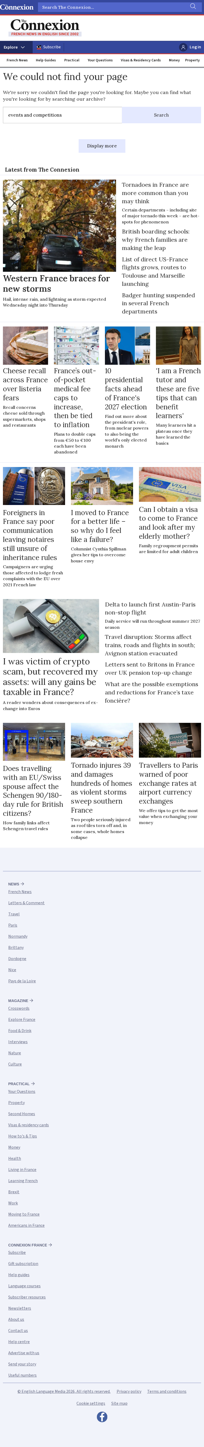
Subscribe (52, 47)
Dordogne (17, 959)
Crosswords (18, 1008)
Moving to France (24, 1214)
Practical (71, 60)
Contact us (18, 1331)
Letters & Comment (26, 903)
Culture (15, 1064)
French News (17, 60)
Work (13, 1203)
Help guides (18, 1275)
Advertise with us (23, 1353)
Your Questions (100, 60)
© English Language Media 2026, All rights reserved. (64, 1391)
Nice (12, 970)
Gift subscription (23, 1264)
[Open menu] (16, 47)
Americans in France (26, 1225)
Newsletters (19, 1308)
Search (161, 115)
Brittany (16, 947)
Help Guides (46, 60)
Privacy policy (129, 1391)
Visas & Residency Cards (141, 60)
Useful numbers (22, 1375)
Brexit (13, 1192)
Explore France (21, 1019)
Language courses (24, 1286)
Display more (102, 146)
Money (174, 60)
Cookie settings (90, 1403)
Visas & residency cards (28, 1125)
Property (192, 60)
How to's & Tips (22, 1136)
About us (16, 1319)
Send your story (22, 1364)
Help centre (19, 1342)
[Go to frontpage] (45, 28)
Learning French (23, 1181)
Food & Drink (19, 1031)
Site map (119, 1403)
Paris (12, 925)
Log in (195, 47)
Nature (14, 1053)
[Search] (192, 7)
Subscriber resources (27, 1297)
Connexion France (27, 1245)
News (13, 884)
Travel (14, 914)
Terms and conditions (166, 1391)
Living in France (22, 1170)
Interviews (18, 1042)
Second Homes (21, 1114)
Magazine (18, 1001)
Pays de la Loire (22, 981)
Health (14, 1158)
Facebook (102, 1418)
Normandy (17, 936)
